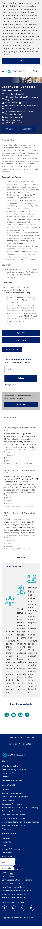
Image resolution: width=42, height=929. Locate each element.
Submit (21, 378)
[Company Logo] (16, 71)
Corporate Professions (12, 804)
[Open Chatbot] (12, 873)
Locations (6, 777)
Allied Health (8, 800)
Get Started (21, 404)
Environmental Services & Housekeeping (20, 808)
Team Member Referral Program (16, 891)
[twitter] (22, 908)
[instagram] (31, 908)
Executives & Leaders (11, 811)
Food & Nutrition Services (13, 818)
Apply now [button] (21, 340)
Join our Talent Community (14, 898)
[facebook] (4, 908)
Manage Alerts (10, 385)
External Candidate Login (13, 902)
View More (21, 557)
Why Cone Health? (10, 766)
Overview (6, 838)
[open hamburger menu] (3, 71)
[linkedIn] (13, 908)
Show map (10, 349)
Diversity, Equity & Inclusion (14, 770)
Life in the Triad (9, 773)
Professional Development (14, 883)
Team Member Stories (12, 780)
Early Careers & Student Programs (17, 880)
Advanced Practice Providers (15, 797)
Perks (4, 845)
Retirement (7, 853)
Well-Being (7, 856)
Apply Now (27, 129)
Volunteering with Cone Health (15, 894)
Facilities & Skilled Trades (13, 815)
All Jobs (5, 790)
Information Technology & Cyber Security (20, 822)
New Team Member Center (14, 887)
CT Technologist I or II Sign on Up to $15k (20, 429)
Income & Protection (11, 849)
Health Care (7, 842)
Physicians (6, 829)
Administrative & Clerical (13, 793)
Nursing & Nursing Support (14, 825)
